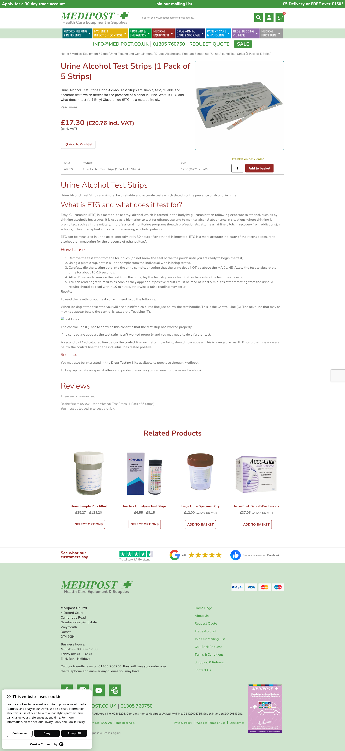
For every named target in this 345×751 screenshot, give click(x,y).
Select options (89, 524)
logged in (85, 408)
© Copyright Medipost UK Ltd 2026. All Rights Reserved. (98, 723)
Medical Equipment (85, 54)
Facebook (194, 370)
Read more (69, 107)
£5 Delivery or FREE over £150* (313, 4)
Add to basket (259, 168)
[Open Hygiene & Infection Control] (125, 33)
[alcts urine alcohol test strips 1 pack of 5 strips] (239, 105)
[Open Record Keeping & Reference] (89, 33)
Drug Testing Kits (124, 362)
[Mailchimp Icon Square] (115, 690)
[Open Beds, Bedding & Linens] (256, 33)
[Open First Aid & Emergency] (148, 33)
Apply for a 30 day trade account (33, 4)
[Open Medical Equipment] (171, 33)
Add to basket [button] (200, 524)
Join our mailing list (173, 4)
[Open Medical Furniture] (279, 33)
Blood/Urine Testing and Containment (127, 54)
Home (65, 54)
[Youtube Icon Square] (99, 690)
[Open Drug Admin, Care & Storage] (202, 33)
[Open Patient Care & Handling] (228, 33)
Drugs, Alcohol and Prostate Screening (182, 54)
